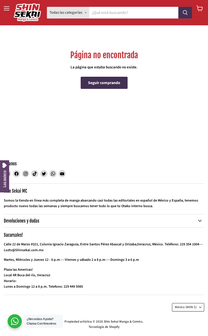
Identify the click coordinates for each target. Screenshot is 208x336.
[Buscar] (185, 12)
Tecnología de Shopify (104, 327)
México (186, 307)
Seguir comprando (104, 83)
